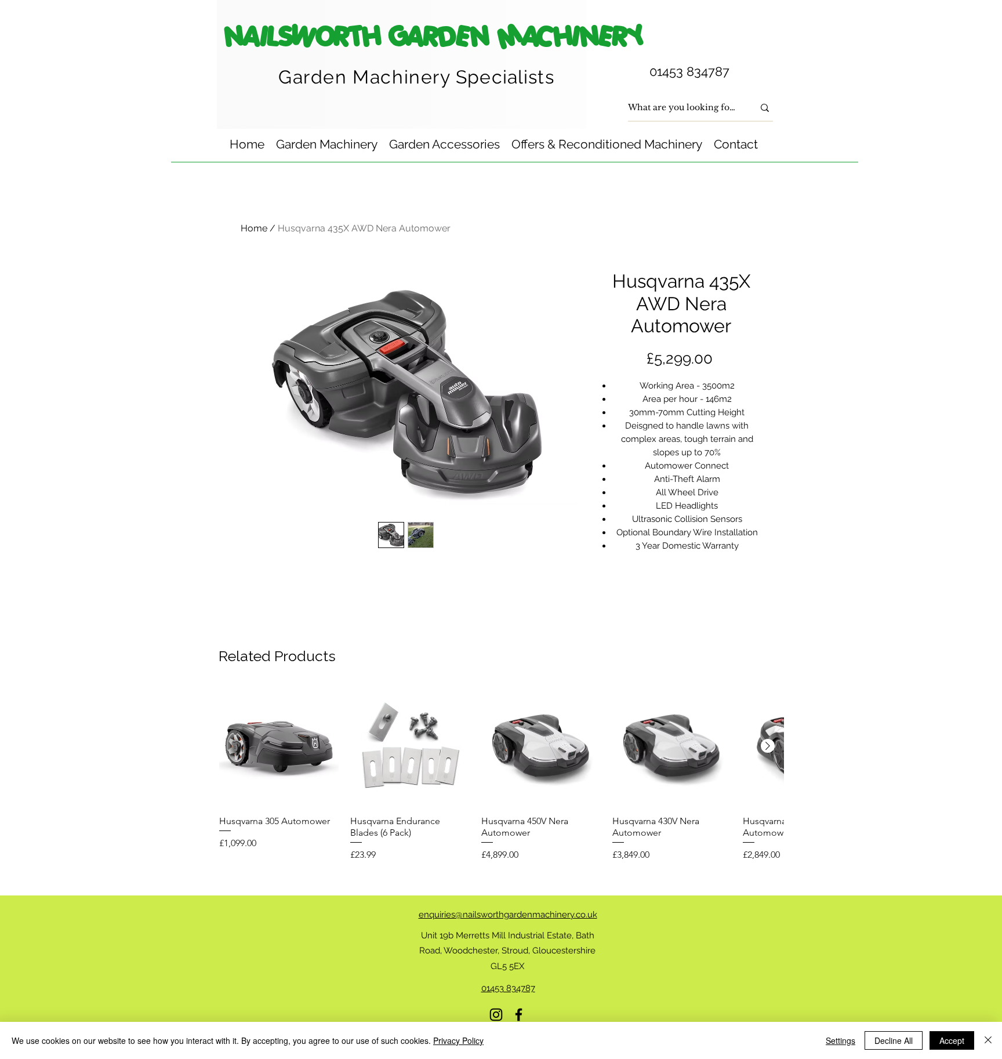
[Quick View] (279, 746)
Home (254, 228)
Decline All (893, 1040)
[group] (501, 774)
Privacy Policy (458, 1040)
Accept (951, 1040)
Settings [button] (840, 1040)
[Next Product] (768, 746)
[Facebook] (518, 1014)
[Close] (988, 1040)
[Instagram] (496, 1014)
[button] (326, 144)
